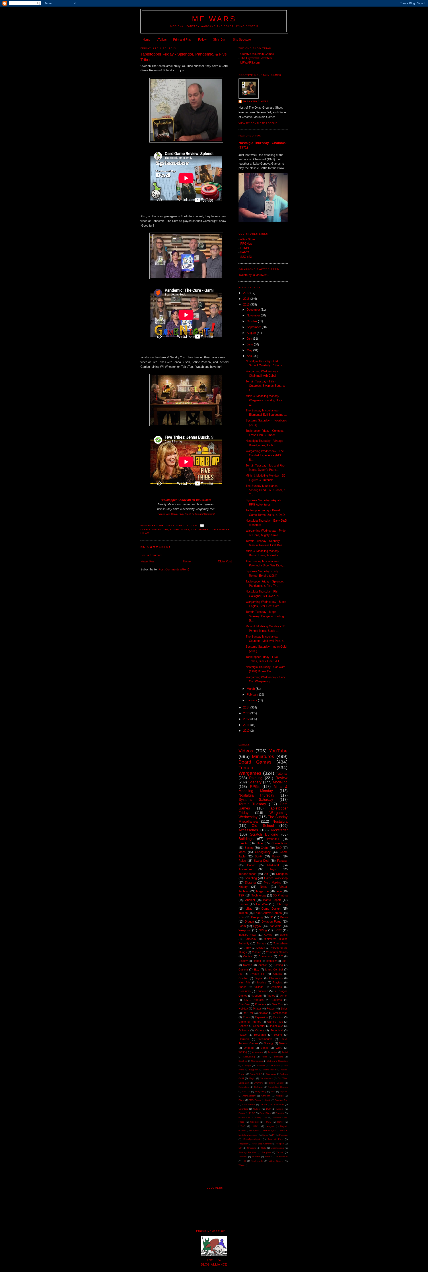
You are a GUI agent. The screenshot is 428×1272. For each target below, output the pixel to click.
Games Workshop (276, 878)
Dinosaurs (275, 1065)
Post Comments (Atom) (173, 569)
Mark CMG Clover (256, 101)
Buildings (246, 839)
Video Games (276, 1161)
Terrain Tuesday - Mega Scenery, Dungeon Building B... (265, 616)
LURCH (255, 1126)
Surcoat (246, 1091)
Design (260, 947)
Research (260, 1034)
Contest (248, 956)
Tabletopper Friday (173, 500)
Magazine (262, 891)
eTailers (162, 39)
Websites (273, 839)
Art (266, 874)
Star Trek (248, 1013)
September (254, 327)
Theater (256, 1156)
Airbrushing (249, 1056)
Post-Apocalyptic (252, 1139)
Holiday (243, 1008)
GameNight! (256, 1074)
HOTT (278, 930)
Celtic (268, 1100)
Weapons (245, 930)
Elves (246, 1017)
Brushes (243, 1061)
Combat (243, 978)
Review (282, 778)
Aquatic (284, 1091)
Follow (202, 39)
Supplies (266, 1152)
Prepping (257, 917)
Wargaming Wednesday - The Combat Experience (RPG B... (265, 455)
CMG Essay (255, 1100)
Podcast (283, 1135)
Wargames (250, 773)
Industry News (247, 934)
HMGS (268, 1122)
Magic (252, 1078)
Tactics (279, 1152)
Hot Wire (262, 904)
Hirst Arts (244, 982)
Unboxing (282, 904)
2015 (246, 304)
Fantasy (282, 860)
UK (244, 1161)
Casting (278, 965)
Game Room (269, 1069)
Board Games (179, 529)
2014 (246, 707)
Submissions (277, 1148)
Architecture (280, 1013)
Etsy (256, 969)
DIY (280, 956)
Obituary (244, 1030)
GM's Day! (219, 39)
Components (248, 1104)
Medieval (273, 865)
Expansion (261, 1017)
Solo (263, 1148)
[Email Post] (202, 525)
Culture (257, 1109)
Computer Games (277, 952)
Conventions (280, 843)
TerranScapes (247, 874)
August (252, 333)
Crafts (265, 847)
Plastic (243, 1034)
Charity (277, 973)
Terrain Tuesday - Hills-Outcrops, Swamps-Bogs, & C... (265, 386)
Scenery (254, 782)
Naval (263, 886)
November (254, 315)
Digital (259, 978)
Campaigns (257, 1061)
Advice (268, 934)
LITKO (242, 1126)
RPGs (254, 787)
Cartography (263, 852)
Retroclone (244, 1087)
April (250, 356)
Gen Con (277, 1004)
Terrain (246, 767)
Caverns (277, 999)
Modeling (280, 782)
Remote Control (276, 1083)
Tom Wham (281, 943)
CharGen (244, 1004)
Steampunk (265, 1039)
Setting (278, 1034)
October (252, 321)
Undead (249, 1047)
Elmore (280, 1109)
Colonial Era (281, 1100)
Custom (243, 969)
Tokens (283, 1043)
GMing (263, 930)
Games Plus (275, 1021)
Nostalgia (280, 821)
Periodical (276, 1030)
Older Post (225, 561)
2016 (246, 298)
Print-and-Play (182, 39)
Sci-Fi (258, 856)
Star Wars (275, 926)
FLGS (252, 1113)
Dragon (249, 921)
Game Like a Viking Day (253, 1117)
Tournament (281, 1156)
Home (146, 39)
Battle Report (272, 900)
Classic (256, 952)
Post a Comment (151, 555)
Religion (280, 1143)
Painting (255, 778)
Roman (247, 965)
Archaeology (249, 1095)
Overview (258, 1083)
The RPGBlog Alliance (214, 1262)
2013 (246, 713)
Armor (284, 995)
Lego (279, 891)
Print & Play (275, 1139)
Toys (273, 869)
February (253, 694)
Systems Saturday (256, 799)
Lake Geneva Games (268, 913)
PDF (241, 917)
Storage (261, 943)
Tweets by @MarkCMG (254, 275)
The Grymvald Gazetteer (256, 58)
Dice (260, 843)
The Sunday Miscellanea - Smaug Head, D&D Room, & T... (266, 490)
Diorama (250, 882)
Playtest (277, 982)
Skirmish (244, 1039)
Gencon (243, 1025)
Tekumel (243, 1156)
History (243, 886)
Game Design (270, 908)
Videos (246, 750)
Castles (243, 904)
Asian (265, 1056)
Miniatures (263, 756)
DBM (268, 1109)
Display (243, 960)
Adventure (160, 529)
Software (258, 1087)
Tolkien (243, 913)
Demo (284, 917)
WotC (279, 1047)
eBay (249, 908)
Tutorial (282, 773)
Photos (271, 995)
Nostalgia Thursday (256, 795)
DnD (279, 847)
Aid (241, 973)
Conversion (266, 956)
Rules (242, 860)
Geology (254, 1122)
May (250, 350)
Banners (278, 1056)
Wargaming (260, 1091)
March (251, 688)
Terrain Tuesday (252, 804)
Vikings (258, 986)
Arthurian (265, 1095)
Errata (242, 1113)
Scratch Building (264, 834)
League (270, 1126)
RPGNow (246, 243)
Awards (280, 1095)
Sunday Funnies (247, 1152)
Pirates (257, 1008)
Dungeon (282, 874)
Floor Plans (265, 1113)
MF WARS (214, 19)
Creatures (245, 991)
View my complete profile (258, 123)
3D (271, 917)
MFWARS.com (201, 500)
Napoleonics (266, 1078)
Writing (243, 1052)
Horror (280, 1122)
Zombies (276, 986)
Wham (242, 1165)
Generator (259, 1025)
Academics (257, 1052)
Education (262, 991)
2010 (246, 730)
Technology (258, 895)
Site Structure (242, 39)
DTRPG (245, 248)
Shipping (251, 1148)
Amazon (263, 1013)
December (254, 309)
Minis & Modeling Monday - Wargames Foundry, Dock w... (264, 400)
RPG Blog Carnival (261, 1143)
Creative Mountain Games (257, 54)
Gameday (250, 938)
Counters (243, 1109)
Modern (257, 995)
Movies (261, 982)
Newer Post (147, 561)
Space (242, 986)
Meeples (254, 1130)
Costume (260, 1065)
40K (273, 1091)
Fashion (278, 1017)
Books (284, 934)
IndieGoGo (276, 1025)
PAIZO (244, 252)
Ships (284, 1008)
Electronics (276, 978)
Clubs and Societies (277, 1061)
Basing (249, 847)
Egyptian (253, 1069)
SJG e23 (246, 256)
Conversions (277, 1104)
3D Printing (280, 895)
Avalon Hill (258, 973)
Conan (263, 1104)
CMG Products (254, 999)
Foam (242, 926)
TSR (241, 895)
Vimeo (265, 1047)
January (252, 700)
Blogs (241, 1100)
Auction (263, 965)
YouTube (278, 750)
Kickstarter (279, 830)
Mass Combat (274, 969)
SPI (240, 1148)
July (250, 338)
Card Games (199, 529)
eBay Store (247, 239)
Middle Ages (269, 1130)
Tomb (267, 1156)
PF (273, 1135)
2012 (246, 719)
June (250, 344)
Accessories (248, 830)
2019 (246, 293)
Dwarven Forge (271, 921)
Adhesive (272, 1052)
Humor (276, 856)
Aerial (285, 1052)
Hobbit (257, 960)
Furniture (260, 1004)
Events (243, 843)
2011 (246, 725)
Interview (271, 960)
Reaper (271, 1008)
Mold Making (272, 882)
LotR (285, 960)
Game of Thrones (250, 1021)
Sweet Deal (261, 860)
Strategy (268, 1043)
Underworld (257, 1161)
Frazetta (280, 1113)
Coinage (246, 1065)
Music (265, 1135)
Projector (243, 1143)
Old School (263, 826)
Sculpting (251, 878)
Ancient (250, 900)
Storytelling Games (278, 1087)
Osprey (259, 1030)
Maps (242, 852)
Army (248, 947)
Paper (251, 865)
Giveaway (271, 1074)
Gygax (257, 926)
